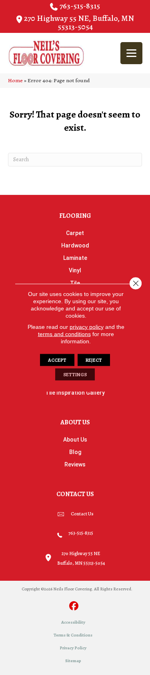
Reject (94, 360)
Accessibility (73, 622)
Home (15, 80)
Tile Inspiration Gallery (75, 392)
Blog (75, 452)
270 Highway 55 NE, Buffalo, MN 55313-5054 (79, 22)
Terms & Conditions (73, 635)
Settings (75, 374)
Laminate (75, 258)
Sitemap (73, 661)
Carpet (75, 233)
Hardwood (75, 245)
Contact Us (82, 514)
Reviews (75, 464)
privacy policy (87, 326)
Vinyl (75, 270)
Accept (57, 360)
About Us (75, 439)
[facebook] (74, 606)
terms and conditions (64, 333)
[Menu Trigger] (131, 53)
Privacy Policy (73, 648)
